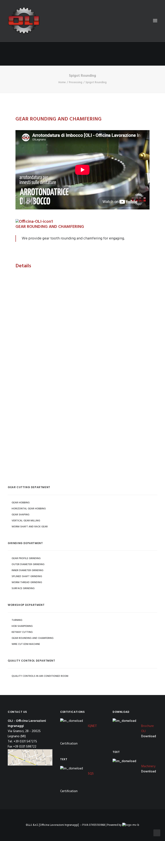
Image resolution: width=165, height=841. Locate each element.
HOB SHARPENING (22, 626)
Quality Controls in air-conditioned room (40, 676)
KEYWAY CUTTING (22, 632)
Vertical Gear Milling (26, 521)
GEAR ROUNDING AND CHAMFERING (32, 638)
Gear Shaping (20, 515)
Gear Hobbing (21, 503)
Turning (17, 620)
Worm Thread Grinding (27, 582)
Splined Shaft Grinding (27, 576)
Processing (75, 82)
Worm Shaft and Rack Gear (30, 527)
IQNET (92, 726)
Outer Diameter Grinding (28, 564)
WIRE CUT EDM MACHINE (26, 644)
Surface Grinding (23, 588)
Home (62, 82)
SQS (91, 773)
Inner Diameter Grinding (27, 570)
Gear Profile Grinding (26, 558)
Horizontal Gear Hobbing (29, 509)
